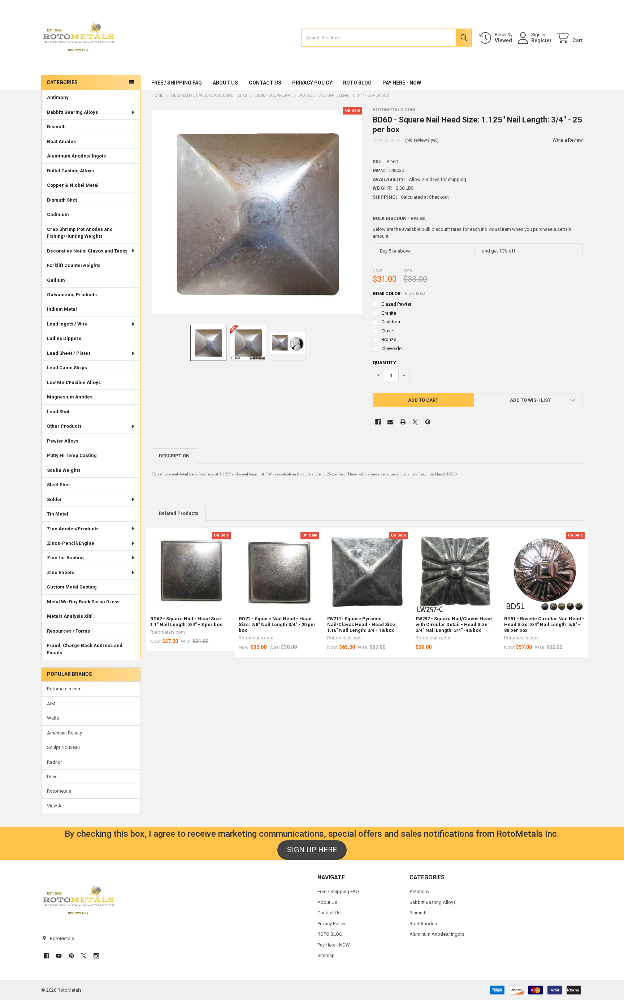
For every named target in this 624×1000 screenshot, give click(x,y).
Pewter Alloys (62, 441)
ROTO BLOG (357, 83)
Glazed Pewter (396, 304)
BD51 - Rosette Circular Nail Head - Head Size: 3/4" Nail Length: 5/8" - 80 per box (544, 624)
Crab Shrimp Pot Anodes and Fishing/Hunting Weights (80, 233)
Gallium (56, 280)
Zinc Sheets (60, 572)
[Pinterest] (427, 422)
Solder (54, 499)
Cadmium (58, 214)
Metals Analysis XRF (69, 616)
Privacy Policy (312, 83)
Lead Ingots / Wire (67, 324)
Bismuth (56, 126)
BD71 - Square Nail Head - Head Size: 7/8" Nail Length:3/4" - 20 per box (277, 624)
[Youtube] (58, 956)
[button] (530, 400)
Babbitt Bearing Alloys (72, 112)
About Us (225, 83)
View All (55, 806)
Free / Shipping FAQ (176, 83)
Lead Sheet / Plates (69, 353)
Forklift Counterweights (73, 265)
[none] (257, 212)
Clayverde (391, 348)
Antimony (58, 97)
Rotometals (59, 791)
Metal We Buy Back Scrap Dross (83, 601)
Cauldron (390, 321)
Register (541, 40)
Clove (387, 330)
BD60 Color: (399, 293)
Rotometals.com (64, 688)
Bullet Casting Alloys (70, 170)
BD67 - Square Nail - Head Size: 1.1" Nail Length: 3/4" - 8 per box (186, 621)
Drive (52, 776)
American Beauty (64, 733)
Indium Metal (62, 309)
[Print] (403, 422)
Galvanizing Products (72, 294)
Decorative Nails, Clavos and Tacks (87, 251)
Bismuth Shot (62, 200)
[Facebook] (378, 422)
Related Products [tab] (178, 513)
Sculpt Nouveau (63, 747)
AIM (51, 703)
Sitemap (326, 955)
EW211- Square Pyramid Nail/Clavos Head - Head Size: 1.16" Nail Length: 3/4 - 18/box (361, 624)
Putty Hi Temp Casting (72, 455)
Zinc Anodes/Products (73, 528)
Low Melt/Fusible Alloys (74, 382)
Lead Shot (58, 411)
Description (174, 455)
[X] (415, 422)
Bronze (388, 339)
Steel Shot (58, 484)
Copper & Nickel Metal (73, 185)
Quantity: (385, 362)
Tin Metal (57, 514)
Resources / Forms (68, 631)
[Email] (390, 422)
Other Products (64, 426)
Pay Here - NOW (401, 83)
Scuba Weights (64, 470)
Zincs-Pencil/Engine (70, 543)
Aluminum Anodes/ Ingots (76, 156)
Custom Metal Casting (72, 587)
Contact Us (265, 83)
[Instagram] (96, 956)
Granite (388, 313)
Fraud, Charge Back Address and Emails (84, 649)
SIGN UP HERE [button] (312, 849)
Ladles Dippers (64, 338)
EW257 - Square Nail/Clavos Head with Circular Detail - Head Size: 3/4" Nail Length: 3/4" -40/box (454, 624)
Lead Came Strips (67, 367)
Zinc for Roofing (65, 557)
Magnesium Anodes (69, 397)
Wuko (53, 718)
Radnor (54, 762)
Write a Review (567, 140)
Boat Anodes (61, 141)
